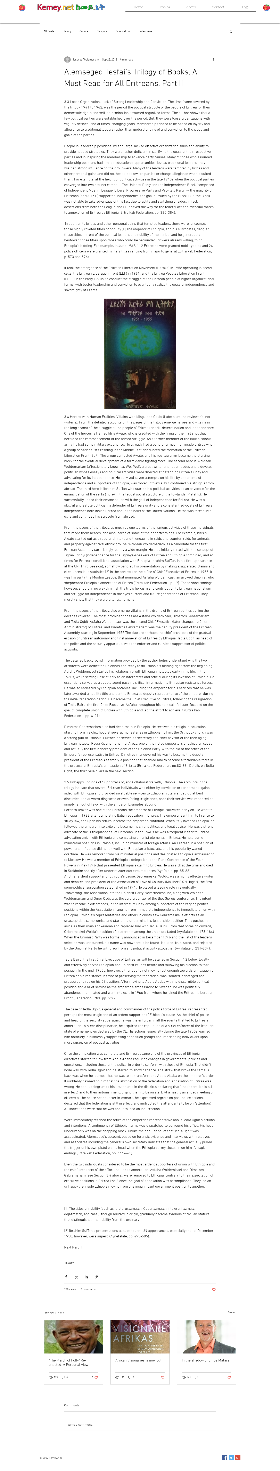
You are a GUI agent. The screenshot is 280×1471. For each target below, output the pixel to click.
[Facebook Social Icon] (224, 1457)
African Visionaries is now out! (139, 1360)
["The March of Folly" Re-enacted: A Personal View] (73, 1336)
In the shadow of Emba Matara (205, 1360)
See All (232, 1312)
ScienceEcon (123, 31)
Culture (84, 31)
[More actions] (213, 59)
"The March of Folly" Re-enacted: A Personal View (68, 1362)
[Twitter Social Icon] (231, 1457)
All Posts (49, 31)
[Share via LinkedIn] (86, 1277)
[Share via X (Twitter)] (76, 1277)
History (67, 31)
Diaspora (102, 31)
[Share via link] (96, 1277)
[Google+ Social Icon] (237, 1457)
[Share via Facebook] (66, 1277)
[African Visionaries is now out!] (140, 1336)
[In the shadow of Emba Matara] (206, 1336)
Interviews (146, 31)
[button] (231, 31)
